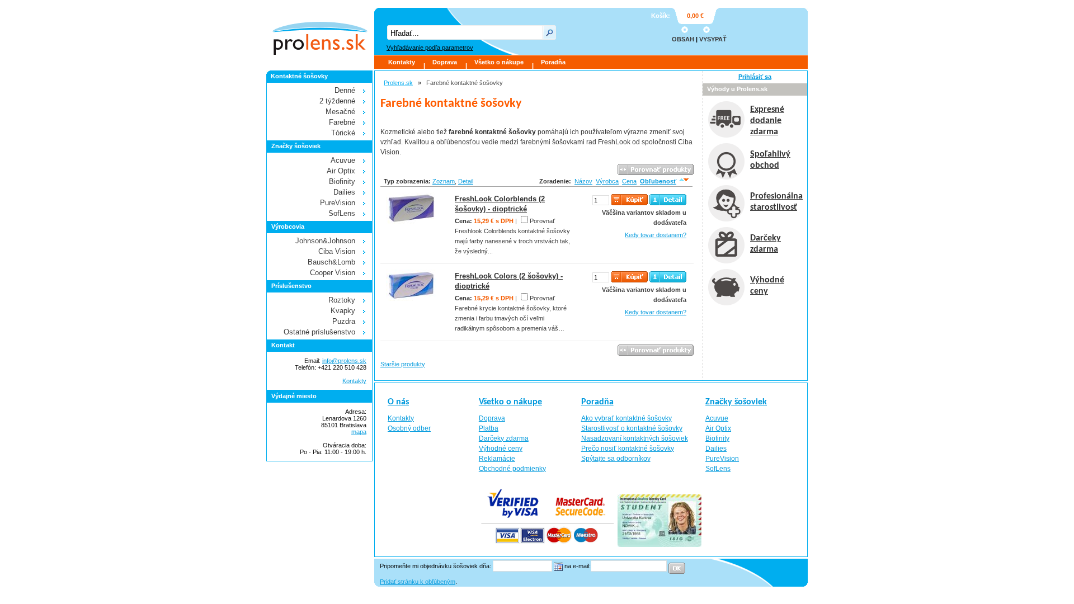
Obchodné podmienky (512, 469)
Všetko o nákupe (499, 62)
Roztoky (341, 300)
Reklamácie (497, 459)
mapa (358, 431)
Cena (629, 181)
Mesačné (340, 111)
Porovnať (542, 221)
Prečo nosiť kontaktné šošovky (627, 448)
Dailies (344, 192)
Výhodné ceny (500, 448)
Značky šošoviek (736, 402)
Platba (488, 428)
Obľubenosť (658, 181)
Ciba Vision (336, 251)
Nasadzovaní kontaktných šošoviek (634, 438)
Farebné (342, 122)
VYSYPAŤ (713, 39)
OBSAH (683, 39)
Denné (345, 90)
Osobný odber (409, 428)
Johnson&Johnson (325, 241)
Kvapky (343, 310)
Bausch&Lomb (331, 262)
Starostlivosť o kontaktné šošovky (631, 428)
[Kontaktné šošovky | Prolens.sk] (319, 31)
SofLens (341, 213)
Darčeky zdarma (504, 438)
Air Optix (341, 171)
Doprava (444, 62)
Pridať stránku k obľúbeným (417, 581)
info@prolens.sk (344, 360)
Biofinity (342, 181)
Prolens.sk (398, 82)
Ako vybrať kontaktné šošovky (626, 418)
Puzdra (343, 321)
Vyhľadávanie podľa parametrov (430, 47)
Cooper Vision (332, 272)
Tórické (343, 133)
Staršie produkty (402, 364)
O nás (398, 402)
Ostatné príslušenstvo (319, 332)
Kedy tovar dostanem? (655, 235)
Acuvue (343, 160)
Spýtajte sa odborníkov (616, 459)
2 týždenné (337, 101)
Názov (583, 181)
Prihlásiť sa (754, 76)
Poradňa (553, 62)
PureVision (337, 203)
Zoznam (443, 181)
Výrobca (607, 181)
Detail (465, 181)
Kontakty (401, 62)
